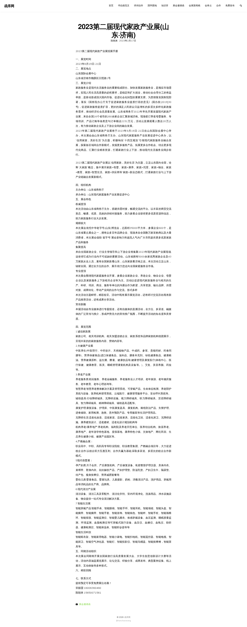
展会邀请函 (178, 5)
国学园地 (152, 5)
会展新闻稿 (194, 5)
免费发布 (230, 5)
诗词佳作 (138, 5)
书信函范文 (123, 5)
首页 (111, 5)
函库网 (127, 617)
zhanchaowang (124, 620)
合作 (218, 5)
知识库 (164, 5)
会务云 (208, 5)
